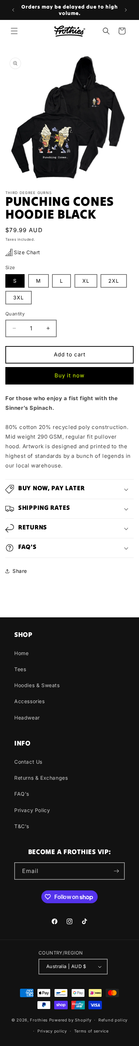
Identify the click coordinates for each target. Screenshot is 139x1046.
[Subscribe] (116, 871)
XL (85, 281)
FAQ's (21, 794)
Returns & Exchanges (41, 778)
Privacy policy (52, 1031)
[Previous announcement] (13, 10)
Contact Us (28, 762)
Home (21, 653)
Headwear (27, 718)
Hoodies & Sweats (37, 685)
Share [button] (19, 571)
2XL (113, 281)
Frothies (39, 1020)
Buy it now (69, 375)
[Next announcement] (126, 10)
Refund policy (113, 1020)
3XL (18, 297)
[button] (14, 31)
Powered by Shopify (70, 1020)
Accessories (29, 701)
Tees (20, 669)
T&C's (21, 826)
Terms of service (91, 1031)
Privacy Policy (32, 810)
